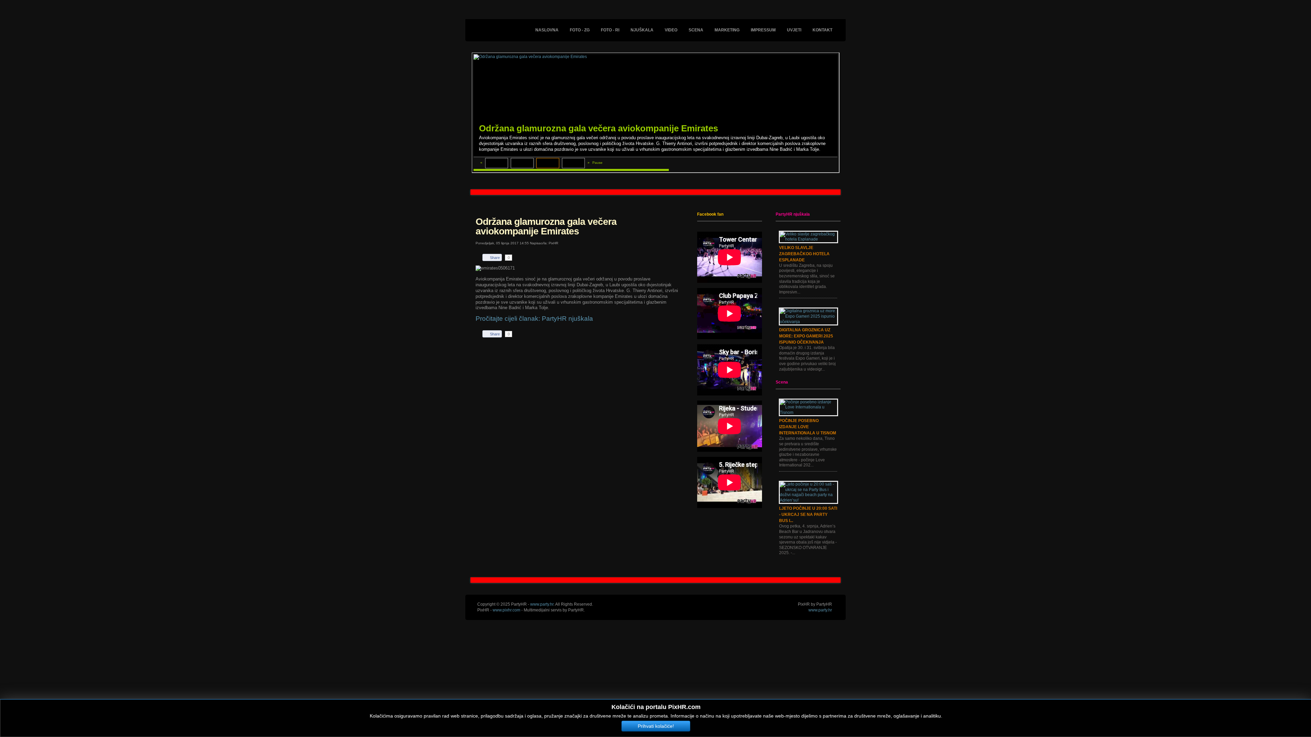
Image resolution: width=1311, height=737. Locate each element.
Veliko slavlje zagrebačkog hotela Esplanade (804, 253)
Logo (504, 24)
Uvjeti (794, 30)
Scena (696, 30)
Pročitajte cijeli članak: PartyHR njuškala (534, 318)
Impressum (763, 30)
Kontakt (822, 30)
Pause (597, 162)
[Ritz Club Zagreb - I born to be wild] (496, 163)
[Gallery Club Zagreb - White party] (522, 163)
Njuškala (642, 30)
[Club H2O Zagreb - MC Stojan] (573, 163)
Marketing (727, 30)
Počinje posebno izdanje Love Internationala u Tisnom (807, 426)
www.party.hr (820, 610)
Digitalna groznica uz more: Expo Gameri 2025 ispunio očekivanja (806, 336)
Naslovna (547, 30)
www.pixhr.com (506, 610)
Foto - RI (610, 30)
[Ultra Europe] (655, 580)
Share (495, 258)
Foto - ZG (580, 30)
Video (671, 30)
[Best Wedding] (655, 192)
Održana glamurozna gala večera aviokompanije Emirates (598, 128)
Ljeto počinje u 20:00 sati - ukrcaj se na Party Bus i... (808, 514)
